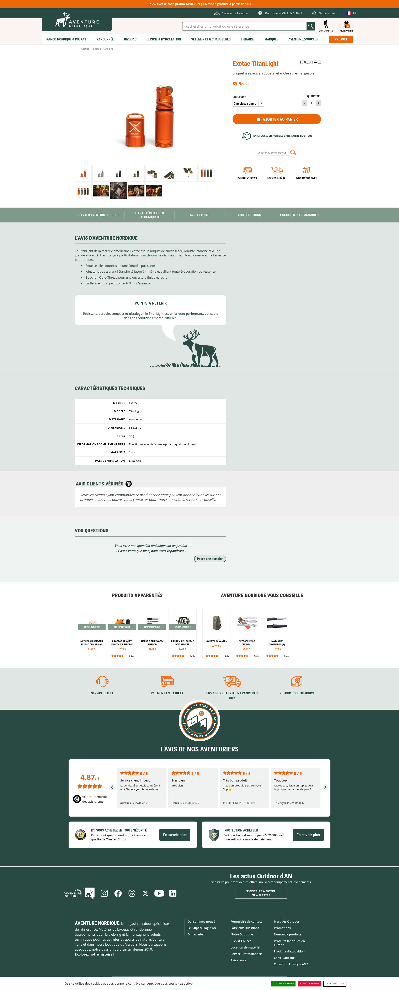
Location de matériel (245, 947)
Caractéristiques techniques (149, 215)
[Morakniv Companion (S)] (277, 634)
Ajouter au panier (280, 119)
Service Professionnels (246, 954)
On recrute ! (195, 934)
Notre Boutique (242, 934)
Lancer (311, 26)
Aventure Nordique (97, 923)
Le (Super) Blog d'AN (201, 928)
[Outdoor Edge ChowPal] (247, 634)
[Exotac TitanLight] (83, 173)
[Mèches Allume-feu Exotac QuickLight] (92, 634)
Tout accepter (285, 983)
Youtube (159, 893)
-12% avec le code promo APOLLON (174, 4)
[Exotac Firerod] (152, 634)
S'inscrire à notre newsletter (261, 893)
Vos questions (249, 215)
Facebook (118, 893)
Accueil (85, 48)
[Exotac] (310, 62)
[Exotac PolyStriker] (182, 634)
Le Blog (79, 893)
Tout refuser (311, 983)
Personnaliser (335, 984)
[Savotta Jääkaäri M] (216, 634)
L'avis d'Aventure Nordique (99, 215)
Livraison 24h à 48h (276, 178)
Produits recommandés (299, 215)
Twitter (145, 893)
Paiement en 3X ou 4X (247, 178)
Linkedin (173, 893)
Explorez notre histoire (93, 954)
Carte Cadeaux (284, 958)
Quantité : (314, 96)
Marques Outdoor (286, 921)
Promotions (282, 928)
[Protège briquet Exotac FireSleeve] (122, 634)
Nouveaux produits (287, 934)
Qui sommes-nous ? (201, 921)
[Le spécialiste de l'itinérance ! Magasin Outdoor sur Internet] (77, 19)
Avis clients (238, 960)
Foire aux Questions (245, 928)
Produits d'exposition (289, 951)
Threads (132, 893)
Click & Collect (241, 941)
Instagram (104, 893)
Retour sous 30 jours (306, 178)
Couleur (238, 97)
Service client (102, 693)
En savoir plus (175, 834)
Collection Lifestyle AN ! (291, 964)
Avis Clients (199, 215)
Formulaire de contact (246, 921)
